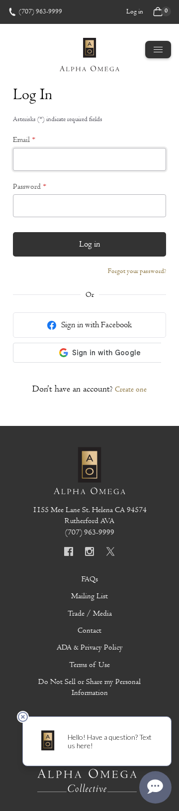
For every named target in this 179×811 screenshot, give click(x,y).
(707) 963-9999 (40, 11)
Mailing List (89, 595)
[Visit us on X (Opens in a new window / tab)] (110, 553)
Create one (131, 389)
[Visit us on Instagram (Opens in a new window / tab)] (89, 553)
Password (27, 186)
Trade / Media (90, 613)
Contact (89, 630)
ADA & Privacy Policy (90, 647)
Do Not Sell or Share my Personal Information (89, 687)
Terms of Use (89, 664)
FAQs (90, 578)
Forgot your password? (137, 271)
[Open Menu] (158, 49)
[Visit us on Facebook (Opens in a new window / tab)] (68, 553)
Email (21, 139)
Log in (134, 11)
